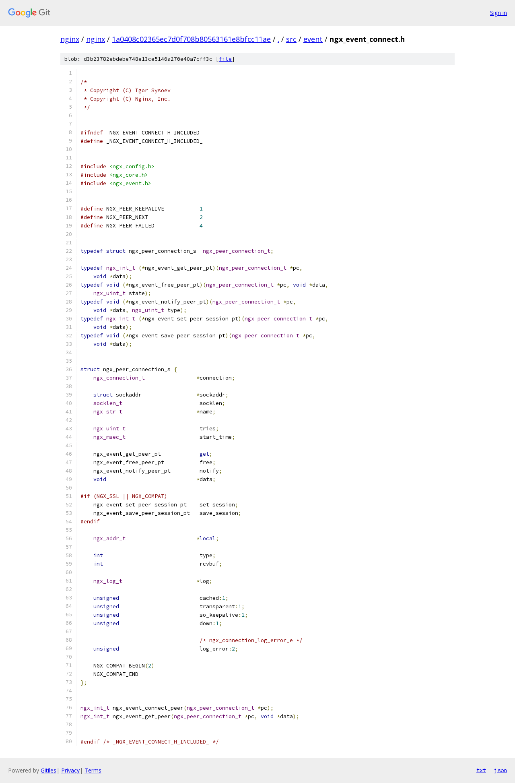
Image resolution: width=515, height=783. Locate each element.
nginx (69, 39)
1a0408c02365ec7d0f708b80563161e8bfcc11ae (191, 39)
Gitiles (48, 770)
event (313, 39)
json (500, 770)
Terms (92, 770)
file (225, 59)
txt (481, 770)
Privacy (70, 770)
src (291, 39)
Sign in (498, 13)
